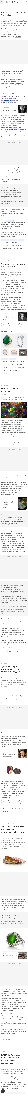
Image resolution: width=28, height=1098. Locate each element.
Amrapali (22, 133)
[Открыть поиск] (26, 2)
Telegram (4, 234)
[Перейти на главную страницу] (14, 2)
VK (9, 234)
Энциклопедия (22, 4)
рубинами (14, 129)
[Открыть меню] (1, 2)
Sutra (2, 137)
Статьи (10, 4)
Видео (15, 4)
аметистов (10, 221)
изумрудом (21, 309)
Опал (18, 430)
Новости (3, 4)
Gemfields (18, 36)
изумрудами (7, 101)
